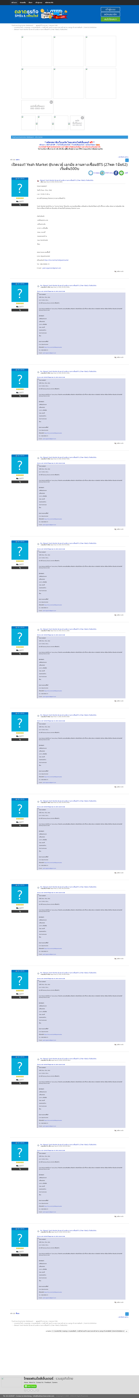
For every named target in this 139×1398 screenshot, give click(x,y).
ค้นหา (30, 2)
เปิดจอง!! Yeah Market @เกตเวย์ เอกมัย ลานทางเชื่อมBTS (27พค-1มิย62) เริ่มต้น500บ (66, 180)
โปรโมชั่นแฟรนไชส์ (63, 145)
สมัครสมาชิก (49, 2)
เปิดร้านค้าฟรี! (51, 145)
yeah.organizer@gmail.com (51, 268)
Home (26, 1382)
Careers (54, 1382)
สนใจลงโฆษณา (90, 145)
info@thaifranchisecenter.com (43, 1396)
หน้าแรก (14, 2)
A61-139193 (20, 178)
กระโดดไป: (48, 1331)
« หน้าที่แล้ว (121, 157)
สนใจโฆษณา (110, 19)
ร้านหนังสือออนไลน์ (77, 145)
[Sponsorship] (37, 108)
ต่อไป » (127, 157)
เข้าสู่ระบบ (38, 2)
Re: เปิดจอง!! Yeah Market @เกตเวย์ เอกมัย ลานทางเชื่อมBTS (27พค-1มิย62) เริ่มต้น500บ (68, 285)
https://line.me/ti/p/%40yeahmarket (56, 260)
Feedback (48, 1382)
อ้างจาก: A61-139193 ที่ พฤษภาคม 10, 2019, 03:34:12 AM (51, 291)
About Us (32, 1382)
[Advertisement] (84, 1356)
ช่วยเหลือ (23, 2)
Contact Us (39, 1382)
